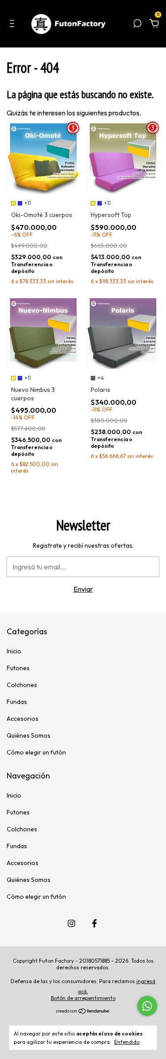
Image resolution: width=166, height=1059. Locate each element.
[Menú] (13, 24)
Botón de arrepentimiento (83, 998)
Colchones (22, 685)
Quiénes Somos (28, 735)
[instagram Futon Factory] (71, 923)
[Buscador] (137, 24)
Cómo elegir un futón (36, 752)
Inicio (14, 651)
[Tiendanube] (83, 1011)
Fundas (17, 702)
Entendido (126, 1042)
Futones (18, 668)
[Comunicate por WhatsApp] (147, 1006)
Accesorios (23, 719)
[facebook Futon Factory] (94, 923)
